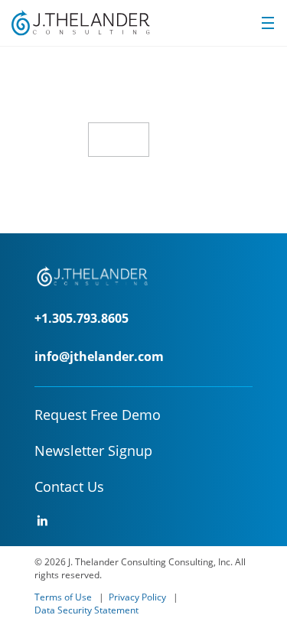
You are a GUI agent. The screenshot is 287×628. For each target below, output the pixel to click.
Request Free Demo (97, 414)
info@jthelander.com (99, 356)
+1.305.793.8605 (81, 318)
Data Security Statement (86, 610)
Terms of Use (63, 597)
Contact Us (69, 486)
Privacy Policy (137, 597)
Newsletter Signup (93, 450)
